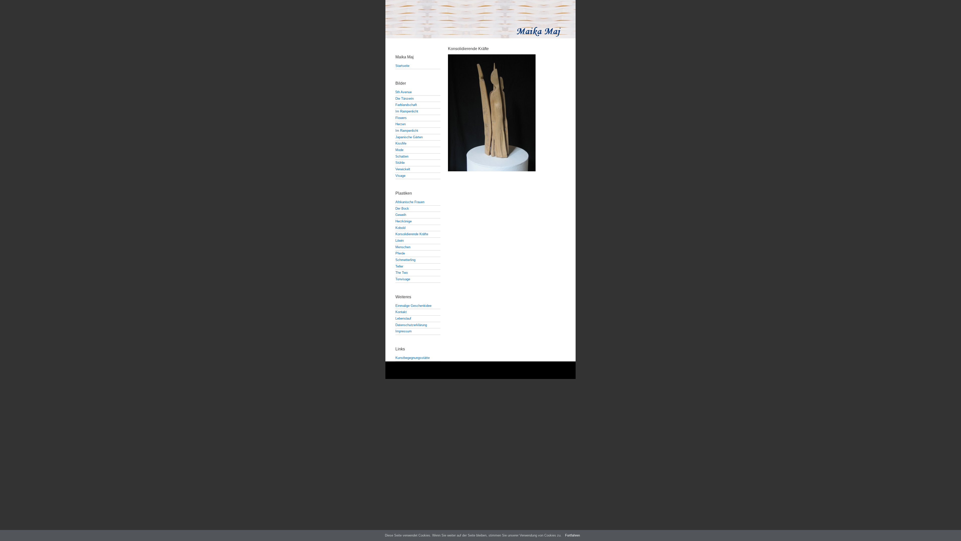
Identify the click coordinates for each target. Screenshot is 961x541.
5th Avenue (403, 92)
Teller (399, 266)
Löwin (399, 240)
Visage (400, 176)
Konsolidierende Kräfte (411, 234)
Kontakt (401, 312)
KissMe (400, 143)
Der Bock (402, 208)
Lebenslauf (403, 318)
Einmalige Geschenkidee (413, 306)
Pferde (400, 253)
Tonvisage (402, 279)
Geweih (400, 215)
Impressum (403, 331)
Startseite (402, 66)
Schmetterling (405, 260)
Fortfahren (572, 535)
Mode (399, 150)
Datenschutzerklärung (411, 325)
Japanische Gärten (409, 137)
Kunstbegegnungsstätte (412, 358)
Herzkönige (403, 221)
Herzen (400, 124)
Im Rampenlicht (406, 111)
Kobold (400, 228)
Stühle (400, 163)
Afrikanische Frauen (409, 202)
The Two (401, 273)
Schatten (401, 156)
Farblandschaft (406, 105)
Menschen (402, 247)
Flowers (401, 118)
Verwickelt (402, 169)
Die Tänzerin (404, 98)
